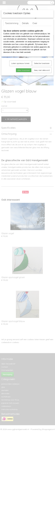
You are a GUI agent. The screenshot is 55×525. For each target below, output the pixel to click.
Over (34, 23)
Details (25, 23)
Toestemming (11, 23)
